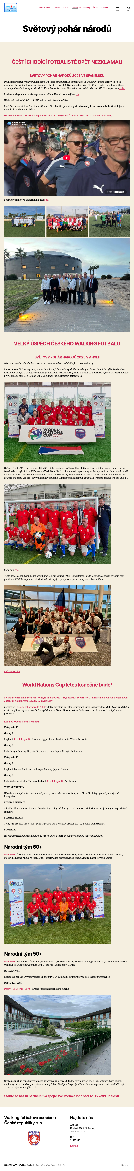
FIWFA (57, 8)
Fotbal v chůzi (44, 8)
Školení (96, 8)
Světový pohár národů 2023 (30, 707)
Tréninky (86, 8)
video (122, 88)
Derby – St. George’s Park (17, 989)
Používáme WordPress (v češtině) (50, 1165)
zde (77, 94)
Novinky (66, 8)
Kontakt (104, 8)
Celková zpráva (12, 671)
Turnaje (75, 8)
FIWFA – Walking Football (22, 1165)
